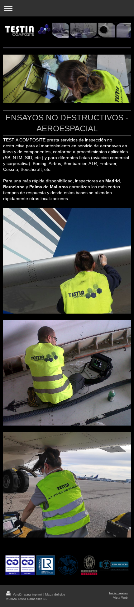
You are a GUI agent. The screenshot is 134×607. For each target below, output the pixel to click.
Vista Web (120, 597)
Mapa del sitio (55, 594)
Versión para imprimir (27, 594)
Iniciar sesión (118, 593)
